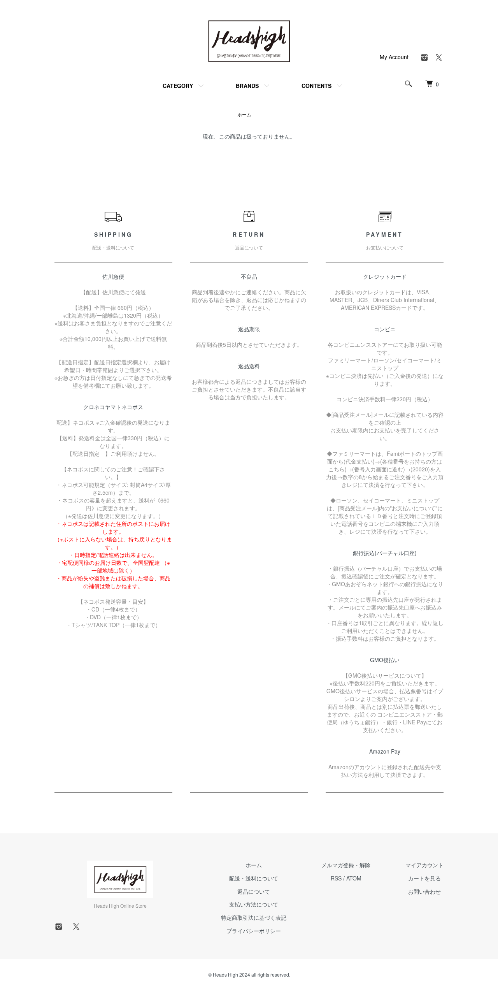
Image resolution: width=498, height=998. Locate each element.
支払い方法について (253, 904)
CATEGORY (178, 86)
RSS (336, 878)
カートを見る (424, 878)
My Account (394, 57)
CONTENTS (316, 86)
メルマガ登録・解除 (345, 865)
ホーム (244, 114)
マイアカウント (424, 865)
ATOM (353, 878)
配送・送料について (253, 878)
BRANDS (247, 86)
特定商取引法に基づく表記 (253, 917)
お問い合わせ (424, 891)
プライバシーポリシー (253, 931)
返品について (253, 891)
